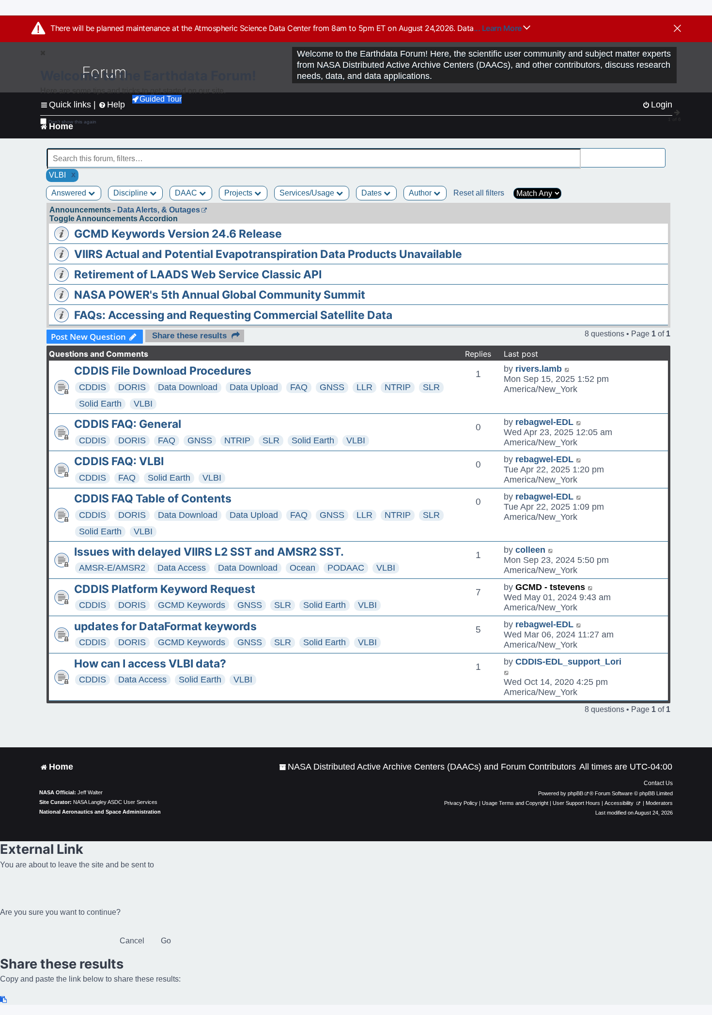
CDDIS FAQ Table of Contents (153, 498)
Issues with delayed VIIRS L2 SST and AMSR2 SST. (209, 552)
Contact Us (658, 783)
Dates (372, 193)
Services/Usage (307, 193)
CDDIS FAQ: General (127, 424)
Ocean (302, 568)
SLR (431, 387)
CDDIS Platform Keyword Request (164, 589)
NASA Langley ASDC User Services (115, 802)
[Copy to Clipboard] (4, 1000)
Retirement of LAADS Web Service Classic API (198, 274)
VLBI (143, 404)
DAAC (187, 193)
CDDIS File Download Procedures (162, 371)
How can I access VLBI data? (150, 663)
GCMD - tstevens (550, 587)
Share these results (189, 335)
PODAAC (345, 568)
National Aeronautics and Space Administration (100, 812)
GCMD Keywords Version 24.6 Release (178, 234)
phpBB (575, 793)
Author (421, 193)
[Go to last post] (567, 369)
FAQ (299, 387)
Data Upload (254, 387)
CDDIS (92, 387)
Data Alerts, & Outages (158, 210)
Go (166, 941)
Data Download (187, 387)
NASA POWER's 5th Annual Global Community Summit (219, 295)
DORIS (132, 387)
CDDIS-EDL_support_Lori (568, 662)
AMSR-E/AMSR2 (112, 568)
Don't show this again (72, 121)
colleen (530, 550)
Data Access (181, 568)
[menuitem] (427, 766)
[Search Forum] (659, 153)
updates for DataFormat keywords (165, 626)
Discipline (131, 193)
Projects (239, 193)
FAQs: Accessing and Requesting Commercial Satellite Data (233, 315)
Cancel (132, 941)
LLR (364, 387)
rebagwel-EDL (544, 422)
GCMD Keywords (191, 605)
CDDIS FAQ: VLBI (119, 461)
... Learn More (499, 28)
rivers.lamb (538, 369)
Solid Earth (100, 404)
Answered (69, 193)
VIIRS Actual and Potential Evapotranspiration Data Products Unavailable (268, 254)
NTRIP (398, 387)
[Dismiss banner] (677, 29)
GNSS (332, 387)
